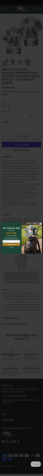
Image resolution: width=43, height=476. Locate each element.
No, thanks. (11, 247)
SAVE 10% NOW (11, 244)
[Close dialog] (41, 224)
